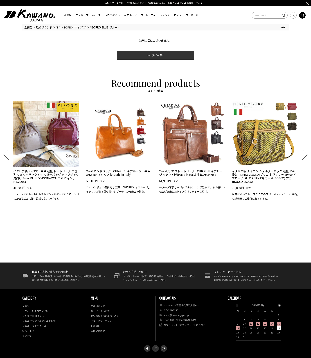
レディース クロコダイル (35, 311)
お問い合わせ (98, 330)
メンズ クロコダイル (33, 316)
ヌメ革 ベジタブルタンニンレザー (40, 320)
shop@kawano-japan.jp (176, 315)
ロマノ (178, 15)
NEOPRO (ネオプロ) (74, 27)
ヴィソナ (165, 15)
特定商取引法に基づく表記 (105, 316)
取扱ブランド (44, 27)
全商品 (67, 15)
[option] (46, 152)
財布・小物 (28, 330)
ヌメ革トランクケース (88, 15)
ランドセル (192, 15)
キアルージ (130, 15)
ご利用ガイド (98, 306)
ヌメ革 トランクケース (34, 326)
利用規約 (95, 326)
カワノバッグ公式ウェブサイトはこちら (185, 325)
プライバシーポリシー (102, 320)
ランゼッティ (148, 15)
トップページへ (155, 55)
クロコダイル (112, 15)
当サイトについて (100, 311)
